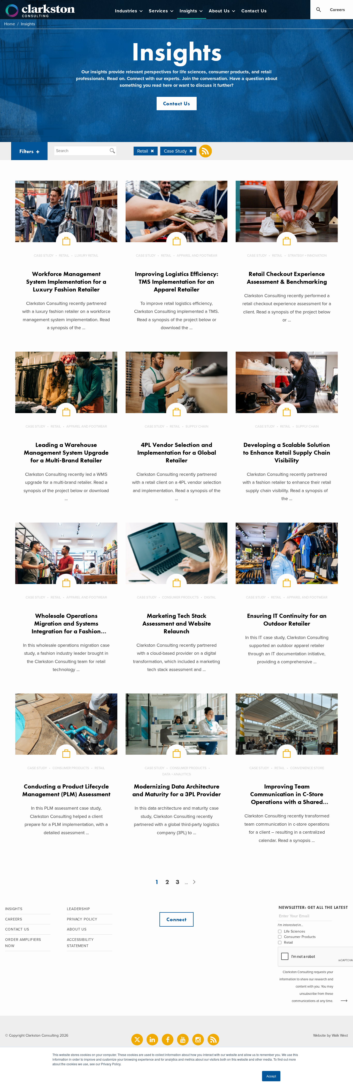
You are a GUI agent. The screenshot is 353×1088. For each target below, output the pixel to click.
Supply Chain (197, 426)
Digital (210, 597)
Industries (126, 11)
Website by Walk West (330, 1035)
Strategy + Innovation (307, 256)
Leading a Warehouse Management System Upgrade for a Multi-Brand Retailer (66, 452)
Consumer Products (180, 597)
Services (158, 11)
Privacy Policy (82, 919)
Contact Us (254, 11)
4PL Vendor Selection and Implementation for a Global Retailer (176, 452)
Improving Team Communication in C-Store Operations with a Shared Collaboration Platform (286, 798)
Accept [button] (271, 1076)
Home (9, 24)
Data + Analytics (176, 774)
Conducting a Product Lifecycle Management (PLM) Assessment (66, 790)
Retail (64, 256)
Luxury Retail (86, 256)
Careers (337, 9)
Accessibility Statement (80, 942)
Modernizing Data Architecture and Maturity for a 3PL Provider (176, 790)
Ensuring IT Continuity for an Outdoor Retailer (287, 619)
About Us (219, 11)
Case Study (43, 256)
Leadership (78, 909)
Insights (188, 11)
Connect (176, 919)
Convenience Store (307, 768)
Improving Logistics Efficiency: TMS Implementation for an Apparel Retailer (176, 281)
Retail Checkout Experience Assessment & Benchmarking (287, 278)
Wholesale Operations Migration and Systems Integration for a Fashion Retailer (66, 627)
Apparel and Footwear (197, 256)
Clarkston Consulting (40, 11)
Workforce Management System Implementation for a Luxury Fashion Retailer (66, 281)
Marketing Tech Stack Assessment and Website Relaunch (176, 623)
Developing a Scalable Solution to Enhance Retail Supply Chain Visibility (286, 452)
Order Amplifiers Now (23, 942)
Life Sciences (294, 931)
